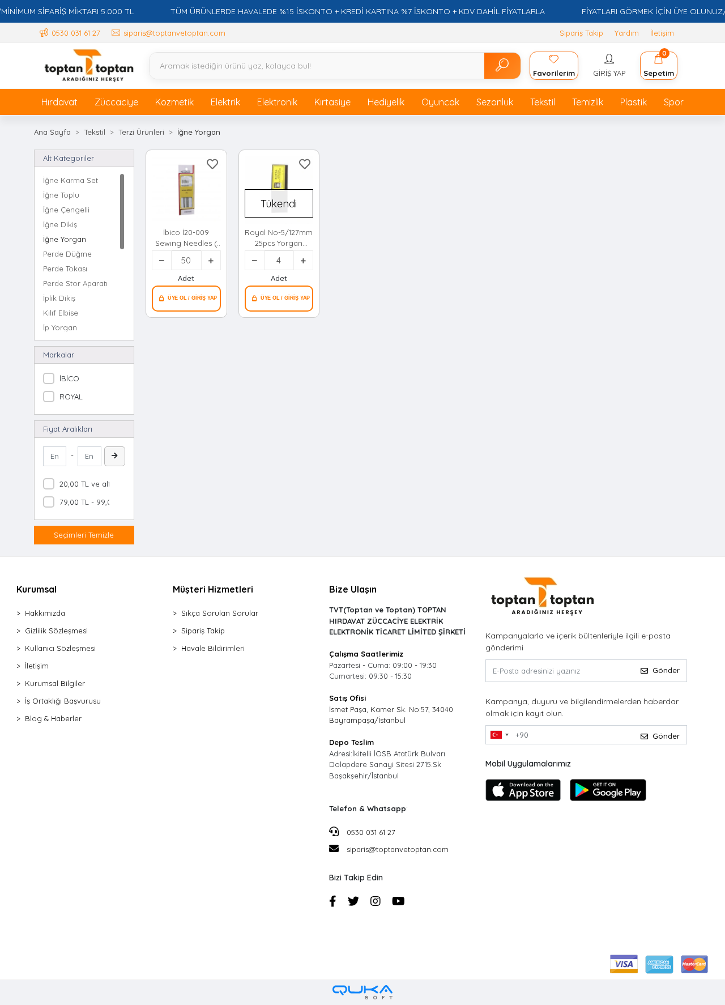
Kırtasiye (332, 102)
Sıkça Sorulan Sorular (219, 613)
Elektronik (277, 102)
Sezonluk (494, 102)
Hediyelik (386, 102)
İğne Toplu (61, 194)
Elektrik (225, 102)
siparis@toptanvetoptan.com (398, 849)
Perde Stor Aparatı (75, 283)
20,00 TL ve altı (85, 483)
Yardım (627, 32)
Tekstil (542, 102)
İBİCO (69, 378)
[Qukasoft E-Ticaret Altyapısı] (362, 992)
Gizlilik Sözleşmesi (56, 630)
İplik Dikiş (59, 298)
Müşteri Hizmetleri (213, 589)
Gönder (666, 670)
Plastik (633, 102)
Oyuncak (440, 102)
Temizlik (587, 102)
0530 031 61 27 (369, 832)
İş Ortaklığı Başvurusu (63, 700)
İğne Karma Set (70, 180)
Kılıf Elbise (60, 312)
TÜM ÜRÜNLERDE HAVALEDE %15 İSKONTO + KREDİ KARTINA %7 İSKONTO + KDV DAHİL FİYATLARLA (357, 11)
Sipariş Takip (581, 32)
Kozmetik (174, 102)
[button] (609, 66)
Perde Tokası (65, 268)
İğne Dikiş (60, 224)
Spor (674, 102)
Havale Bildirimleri (213, 648)
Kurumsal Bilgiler (55, 683)
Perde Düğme (67, 253)
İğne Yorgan (64, 239)
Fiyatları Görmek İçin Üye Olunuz (186, 299)
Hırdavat (59, 102)
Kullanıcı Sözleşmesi (60, 648)
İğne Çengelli (66, 209)
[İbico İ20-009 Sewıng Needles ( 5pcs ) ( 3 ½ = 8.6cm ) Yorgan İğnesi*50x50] (186, 190)
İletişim (662, 32)
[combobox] (499, 735)
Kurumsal (36, 589)
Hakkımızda (45, 613)
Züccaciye (116, 102)
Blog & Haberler (53, 718)
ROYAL (71, 396)
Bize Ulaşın (353, 589)
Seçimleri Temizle (84, 534)
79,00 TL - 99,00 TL (92, 501)
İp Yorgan (60, 327)
